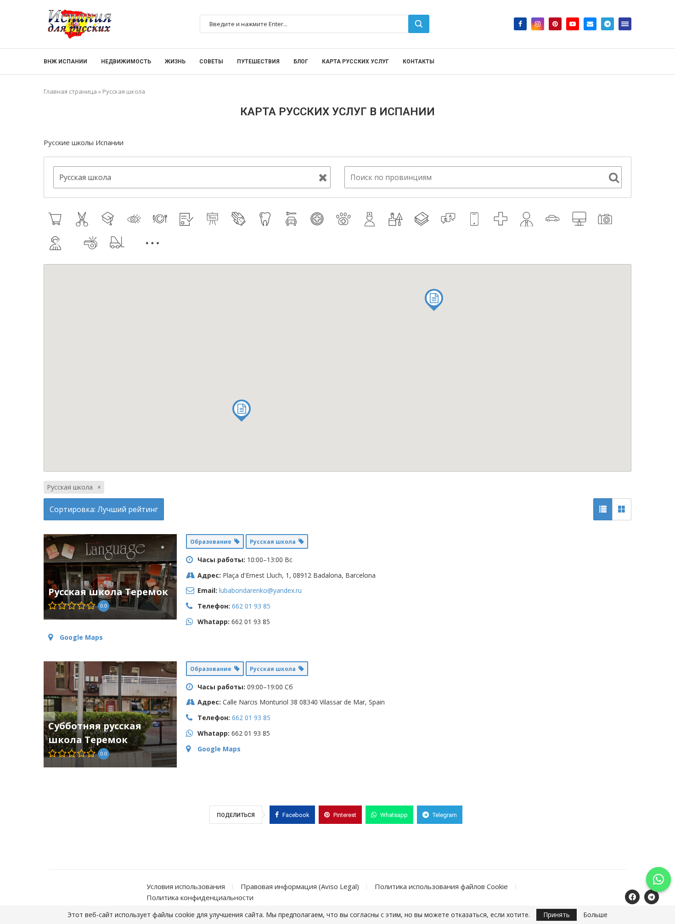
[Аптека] (502, 219)
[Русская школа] (214, 219)
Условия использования (185, 886)
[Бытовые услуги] (74, 242)
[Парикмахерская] (83, 219)
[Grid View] (621, 509)
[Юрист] (187, 219)
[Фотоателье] (606, 219)
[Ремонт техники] (475, 219)
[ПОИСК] (418, 24)
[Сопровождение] (528, 219)
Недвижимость (126, 61)
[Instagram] (537, 23)
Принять (556, 914)
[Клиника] (318, 219)
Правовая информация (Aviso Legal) (300, 886)
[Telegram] (607, 23)
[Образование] (109, 219)
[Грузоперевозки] (118, 243)
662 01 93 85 (251, 606)
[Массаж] (240, 219)
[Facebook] (520, 23)
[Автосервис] (292, 219)
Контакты (418, 61)
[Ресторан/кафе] (161, 219)
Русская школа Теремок (108, 592)
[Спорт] (92, 243)
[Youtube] (572, 23)
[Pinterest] (555, 23)
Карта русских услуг (355, 61)
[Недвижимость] (136, 242)
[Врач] (371, 219)
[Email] (590, 23)
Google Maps (81, 637)
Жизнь (175, 61)
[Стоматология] (266, 219)
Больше (595, 915)
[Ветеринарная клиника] (345, 219)
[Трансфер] (554, 219)
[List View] (603, 509)
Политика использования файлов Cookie (441, 886)
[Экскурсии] (171, 242)
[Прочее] (154, 243)
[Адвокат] (57, 243)
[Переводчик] (449, 219)
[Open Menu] (625, 23)
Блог (300, 61)
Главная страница (70, 91)
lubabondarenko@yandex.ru (260, 590)
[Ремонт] (397, 219)
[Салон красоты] (135, 219)
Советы (211, 61)
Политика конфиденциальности (199, 897)
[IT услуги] (580, 219)
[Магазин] (57, 219)
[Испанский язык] (423, 219)
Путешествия (258, 61)
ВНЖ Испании (65, 61)
